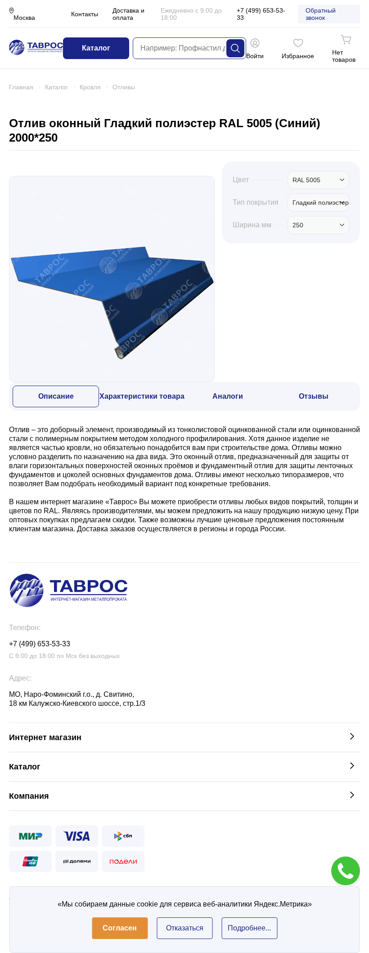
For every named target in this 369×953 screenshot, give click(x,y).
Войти (255, 56)
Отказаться (184, 928)
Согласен (120, 928)
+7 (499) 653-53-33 (261, 14)
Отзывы (313, 396)
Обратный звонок (321, 14)
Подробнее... (249, 928)
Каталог (96, 48)
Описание (56, 396)
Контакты (84, 14)
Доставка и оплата (128, 14)
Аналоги (227, 396)
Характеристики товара (141, 396)
